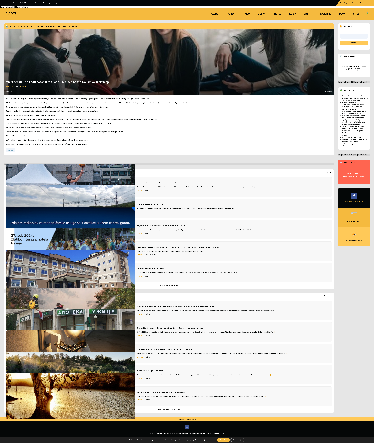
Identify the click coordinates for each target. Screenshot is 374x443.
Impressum (366, 3)
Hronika (277, 14)
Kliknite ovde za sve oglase (169, 286)
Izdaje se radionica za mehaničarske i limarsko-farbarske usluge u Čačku (161, 226)
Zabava (342, 14)
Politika (230, 14)
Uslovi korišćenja (181, 433)
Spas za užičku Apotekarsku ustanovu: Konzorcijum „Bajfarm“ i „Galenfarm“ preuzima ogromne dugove (170, 328)
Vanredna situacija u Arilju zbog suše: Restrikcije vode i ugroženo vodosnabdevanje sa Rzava (355, 133)
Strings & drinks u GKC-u (349, 102)
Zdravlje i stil (324, 14)
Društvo (262, 14)
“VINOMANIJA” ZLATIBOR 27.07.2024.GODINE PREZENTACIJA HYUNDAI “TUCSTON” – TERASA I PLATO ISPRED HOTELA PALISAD (178, 247)
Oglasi (356, 14)
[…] (258, 187)
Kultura (292, 14)
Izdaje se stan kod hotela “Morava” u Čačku (151, 269)
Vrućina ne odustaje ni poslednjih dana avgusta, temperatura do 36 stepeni (161, 392)
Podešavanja (237, 440)
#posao (10, 150)
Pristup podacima (219, 433)
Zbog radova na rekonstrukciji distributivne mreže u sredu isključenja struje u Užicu (164, 349)
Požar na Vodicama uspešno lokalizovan (150, 371)
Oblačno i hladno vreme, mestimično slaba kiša (152, 204)
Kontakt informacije (169, 433)
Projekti (351, 3)
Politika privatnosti (192, 433)
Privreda (246, 14)
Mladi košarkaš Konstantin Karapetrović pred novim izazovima (157, 183)
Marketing (343, 3)
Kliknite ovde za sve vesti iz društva (169, 409)
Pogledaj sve (328, 172)
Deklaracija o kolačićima (206, 433)
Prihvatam (223, 440)
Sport (306, 14)
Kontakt (358, 3)
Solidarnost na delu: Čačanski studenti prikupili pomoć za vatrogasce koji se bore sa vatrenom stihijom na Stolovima (175, 307)
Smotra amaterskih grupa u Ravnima (352, 137)
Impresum (152, 433)
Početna (214, 14)
